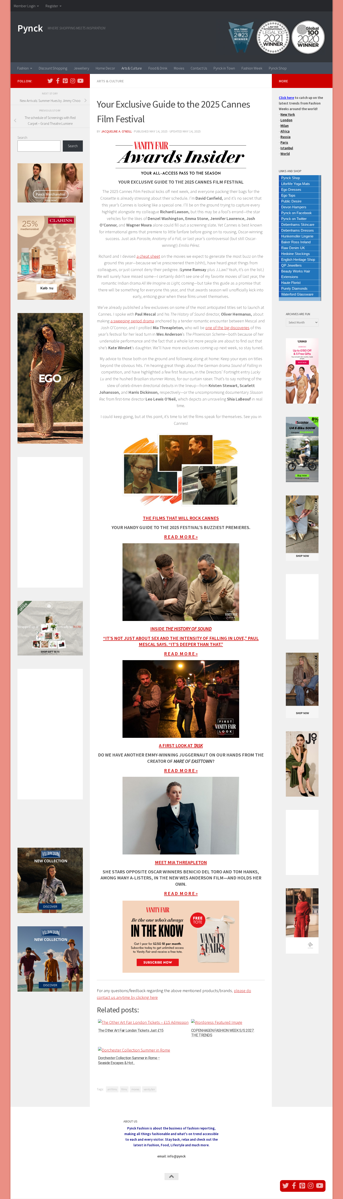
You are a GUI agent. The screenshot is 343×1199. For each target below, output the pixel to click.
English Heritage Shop (298, 259)
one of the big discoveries (227, 327)
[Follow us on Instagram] (72, 81)
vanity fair (149, 1089)
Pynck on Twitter (294, 219)
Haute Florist (291, 283)
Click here (286, 97)
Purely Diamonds (294, 288)
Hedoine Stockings (295, 254)
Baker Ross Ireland (296, 242)
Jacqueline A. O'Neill (116, 131)
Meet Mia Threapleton (181, 862)
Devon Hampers (293, 207)
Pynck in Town (224, 68)
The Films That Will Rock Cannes (181, 518)
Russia (285, 137)
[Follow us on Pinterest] (65, 81)
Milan (284, 125)
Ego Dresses (291, 190)
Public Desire (291, 201)
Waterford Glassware (297, 294)
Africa (285, 131)
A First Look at (181, 745)
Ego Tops (288, 195)
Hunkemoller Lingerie (297, 236)
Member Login (24, 5)
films (124, 1089)
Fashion (23, 68)
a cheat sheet (148, 256)
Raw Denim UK (293, 248)
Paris (284, 142)
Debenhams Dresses (297, 230)
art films (112, 1089)
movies (135, 1089)
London (286, 120)
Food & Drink (157, 68)
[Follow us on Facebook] (57, 81)
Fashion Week (252, 68)
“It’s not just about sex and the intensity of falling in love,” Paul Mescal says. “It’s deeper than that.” (181, 641)
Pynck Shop (278, 68)
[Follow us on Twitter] (50, 81)
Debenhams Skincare (297, 225)
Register (52, 5)
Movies (179, 68)
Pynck (30, 28)
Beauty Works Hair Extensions (295, 274)
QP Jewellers (291, 265)
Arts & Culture (132, 68)
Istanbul (286, 148)
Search (22, 137)
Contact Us (199, 68)
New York (287, 114)
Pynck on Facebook (296, 213)
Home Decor (105, 68)
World (285, 153)
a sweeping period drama (132, 321)
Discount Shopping (53, 68)
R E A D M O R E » (181, 537)
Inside (181, 629)
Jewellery (81, 68)
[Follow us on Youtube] (80, 81)
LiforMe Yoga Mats (295, 184)
